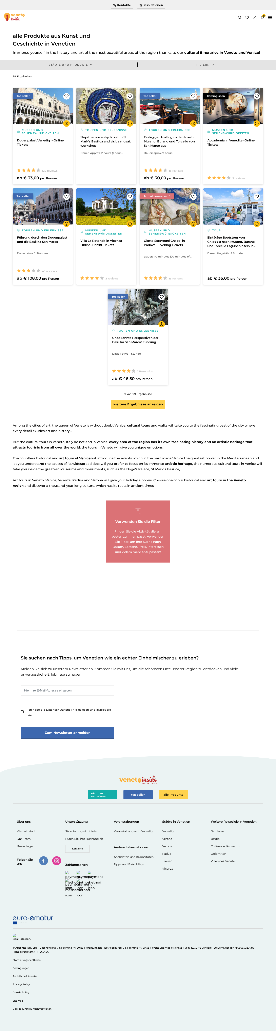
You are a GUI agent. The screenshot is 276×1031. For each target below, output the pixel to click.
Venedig (168, 831)
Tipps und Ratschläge (129, 864)
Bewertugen (25, 846)
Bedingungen (21, 968)
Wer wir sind (26, 831)
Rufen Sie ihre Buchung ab (84, 839)
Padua (166, 854)
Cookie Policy (21, 992)
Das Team (24, 839)
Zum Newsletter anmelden (68, 733)
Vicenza (167, 868)
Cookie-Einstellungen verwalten (32, 1008)
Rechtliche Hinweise (25, 976)
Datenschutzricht (58, 709)
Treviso (167, 861)
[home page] (14, 17)
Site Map (18, 1000)
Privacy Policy (21, 984)
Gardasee (217, 831)
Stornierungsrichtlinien (81, 831)
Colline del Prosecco (225, 846)
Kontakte (77, 848)
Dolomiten (218, 854)
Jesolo (215, 839)
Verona (167, 839)
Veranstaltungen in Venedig (133, 831)
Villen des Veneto (223, 861)
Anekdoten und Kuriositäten (134, 857)
